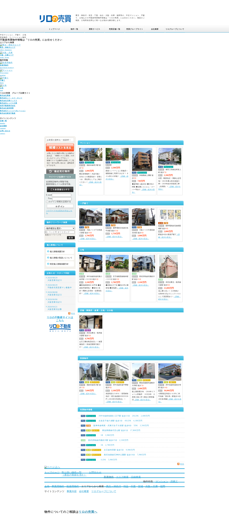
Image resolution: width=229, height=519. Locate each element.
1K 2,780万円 (97, 445)
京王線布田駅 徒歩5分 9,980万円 (108, 450)
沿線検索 (136, 477)
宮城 (140, 486)
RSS (182, 464)
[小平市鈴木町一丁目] (90, 271)
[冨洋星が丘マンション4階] (142, 170)
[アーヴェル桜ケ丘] (90, 380)
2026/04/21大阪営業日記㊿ (55, 308)
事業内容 (72, 491)
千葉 (133, 486)
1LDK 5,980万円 (99, 460)
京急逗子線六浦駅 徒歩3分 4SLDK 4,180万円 (111, 421)
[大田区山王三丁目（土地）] (168, 277)
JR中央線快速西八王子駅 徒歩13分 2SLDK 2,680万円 (115, 416)
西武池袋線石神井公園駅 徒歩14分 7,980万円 (113, 455)
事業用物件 (58, 486)
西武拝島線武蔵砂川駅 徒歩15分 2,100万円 (104, 440)
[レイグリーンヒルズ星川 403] (90, 160)
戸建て (174, 481)
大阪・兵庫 (151, 486)
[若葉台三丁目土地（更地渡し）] (117, 271)
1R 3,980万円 (97, 435)
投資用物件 (73, 486)
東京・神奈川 (113, 486)
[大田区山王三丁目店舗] (90, 328)
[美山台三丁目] (117, 223)
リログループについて (103, 491)
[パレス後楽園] (117, 160)
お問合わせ (95, 472)
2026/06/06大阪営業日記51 (55, 300)
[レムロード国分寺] (169, 380)
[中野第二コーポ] (117, 380)
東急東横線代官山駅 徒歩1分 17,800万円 (110, 430)
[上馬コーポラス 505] (143, 378)
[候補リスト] (60, 147)
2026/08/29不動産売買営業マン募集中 (60, 286)
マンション (161, 481)
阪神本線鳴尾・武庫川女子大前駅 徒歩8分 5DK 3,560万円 (115, 425)
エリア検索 (122, 477)
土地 (46, 486)
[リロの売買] (55, 23)
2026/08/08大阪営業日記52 (55, 293)
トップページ (51, 472)
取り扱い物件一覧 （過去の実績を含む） (74, 473)
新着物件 (109, 477)
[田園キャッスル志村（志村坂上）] (169, 165)
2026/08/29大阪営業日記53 (55, 279)
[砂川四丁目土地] (143, 271)
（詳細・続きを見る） (87, 239)
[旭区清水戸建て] (143, 225)
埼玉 (125, 486)
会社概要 (84, 491)
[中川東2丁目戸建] (90, 225)
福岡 (162, 486)
